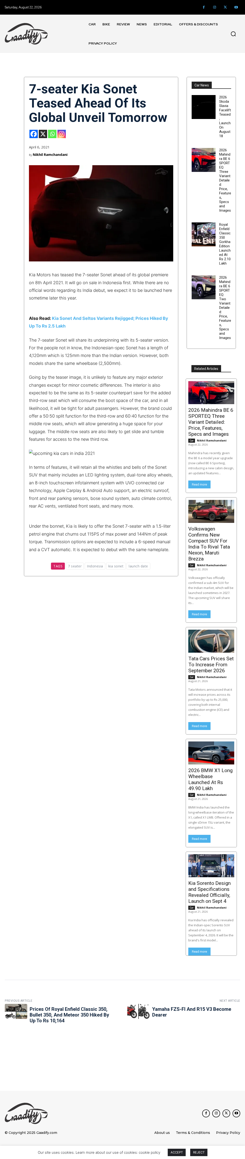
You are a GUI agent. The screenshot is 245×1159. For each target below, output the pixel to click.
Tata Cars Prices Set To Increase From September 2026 (211, 664)
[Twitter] (225, 7)
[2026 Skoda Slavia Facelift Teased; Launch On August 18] (204, 107)
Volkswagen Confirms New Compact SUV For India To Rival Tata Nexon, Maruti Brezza (209, 544)
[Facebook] (204, 7)
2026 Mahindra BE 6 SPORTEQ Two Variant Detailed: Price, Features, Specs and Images (225, 307)
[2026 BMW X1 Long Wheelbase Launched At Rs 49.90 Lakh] (211, 752)
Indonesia (95, 566)
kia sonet (116, 566)
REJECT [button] (199, 1152)
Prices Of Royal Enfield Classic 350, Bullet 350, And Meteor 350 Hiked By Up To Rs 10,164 (69, 1014)
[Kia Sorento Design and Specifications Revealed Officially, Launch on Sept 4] (211, 865)
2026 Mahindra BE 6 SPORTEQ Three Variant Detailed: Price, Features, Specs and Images (225, 180)
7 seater (75, 566)
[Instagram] (214, 7)
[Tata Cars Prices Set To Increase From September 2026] (211, 641)
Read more (199, 484)
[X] (43, 134)
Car (192, 440)
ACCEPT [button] (177, 1152)
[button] (233, 34)
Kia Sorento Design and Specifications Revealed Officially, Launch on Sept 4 (209, 892)
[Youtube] (236, 7)
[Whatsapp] (52, 134)
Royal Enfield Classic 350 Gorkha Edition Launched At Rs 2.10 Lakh (225, 244)
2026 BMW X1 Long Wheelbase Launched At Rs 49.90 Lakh (210, 779)
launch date (138, 566)
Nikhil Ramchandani (50, 154)
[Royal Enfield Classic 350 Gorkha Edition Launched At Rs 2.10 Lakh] (204, 234)
